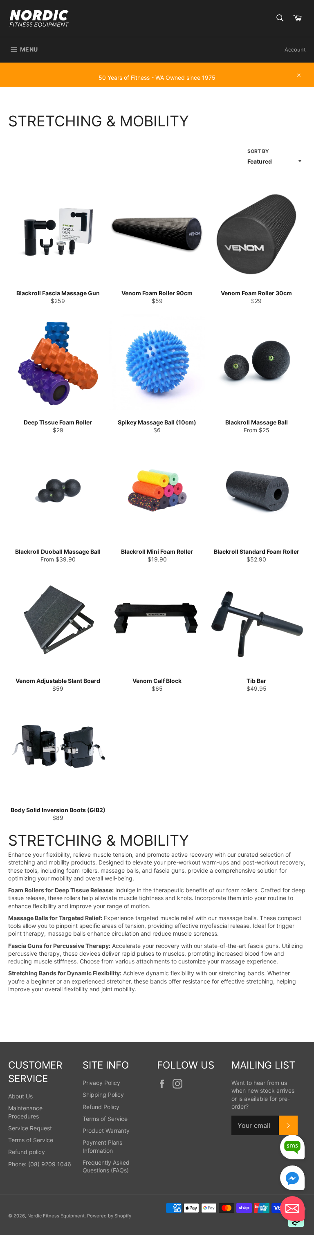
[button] (292, 1209)
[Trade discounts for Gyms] (157, 83)
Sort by (258, 151)
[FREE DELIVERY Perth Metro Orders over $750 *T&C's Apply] (157, 66)
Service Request (30, 1128)
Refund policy (26, 1151)
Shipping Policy (103, 1094)
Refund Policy (101, 1106)
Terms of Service (30, 1139)
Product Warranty (106, 1130)
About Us (20, 1096)
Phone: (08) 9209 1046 (39, 1164)
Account (295, 49)
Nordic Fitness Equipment (56, 1216)
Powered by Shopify (109, 1216)
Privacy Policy (101, 1082)
